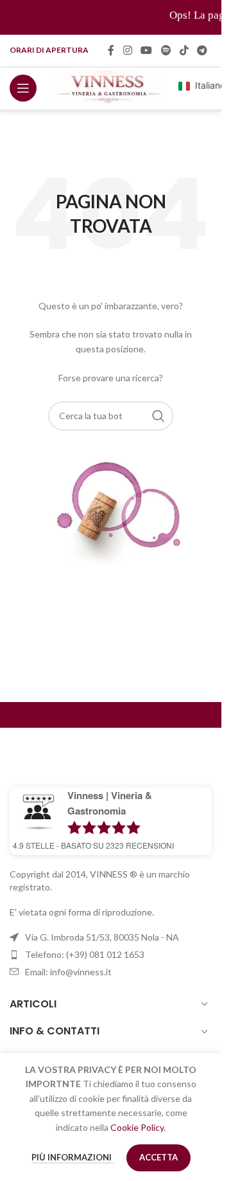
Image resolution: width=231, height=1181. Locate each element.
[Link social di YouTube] (147, 50)
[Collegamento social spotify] (166, 50)
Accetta (158, 1157)
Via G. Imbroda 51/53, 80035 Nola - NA (102, 937)
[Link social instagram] (127, 50)
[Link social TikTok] (184, 50)
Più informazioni (72, 1157)
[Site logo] (108, 87)
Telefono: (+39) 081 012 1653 (84, 954)
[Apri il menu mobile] (23, 88)
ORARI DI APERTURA (49, 50)
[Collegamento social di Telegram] (202, 50)
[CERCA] (158, 416)
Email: (68, 971)
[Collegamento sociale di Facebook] (111, 50)
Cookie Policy (137, 1127)
